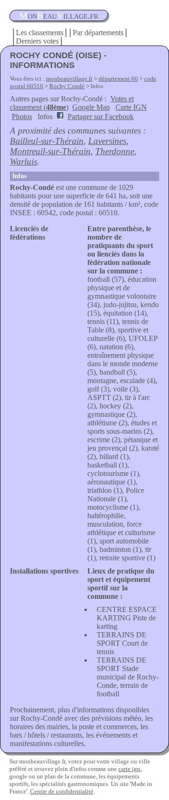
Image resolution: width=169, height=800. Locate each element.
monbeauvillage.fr (69, 78)
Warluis (23, 161)
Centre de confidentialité (61, 791)
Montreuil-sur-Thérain (50, 151)
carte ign (129, 768)
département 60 (118, 78)
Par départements (98, 33)
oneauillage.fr (58, 15)
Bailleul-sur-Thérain (47, 141)
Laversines (107, 141)
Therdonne (114, 151)
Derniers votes (37, 41)
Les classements (39, 33)
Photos (22, 117)
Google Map (91, 107)
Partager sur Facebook (101, 117)
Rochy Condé (66, 86)
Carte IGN (131, 107)
